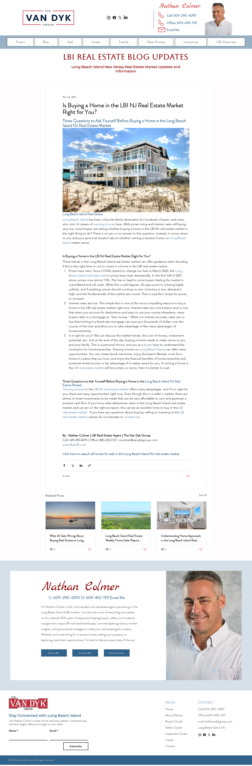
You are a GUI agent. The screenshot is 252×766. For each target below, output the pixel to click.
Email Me (117, 597)
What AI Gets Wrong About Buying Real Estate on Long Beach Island (67, 538)
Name (13, 730)
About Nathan (174, 715)
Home (169, 709)
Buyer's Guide (173, 721)
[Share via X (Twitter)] (72, 465)
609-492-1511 (216, 715)
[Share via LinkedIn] (81, 465)
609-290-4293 (214, 709)
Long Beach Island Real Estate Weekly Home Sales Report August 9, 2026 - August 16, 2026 (123, 538)
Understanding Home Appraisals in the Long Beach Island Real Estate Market (181, 538)
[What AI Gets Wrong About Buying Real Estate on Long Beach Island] (70, 515)
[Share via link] (89, 465)
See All (203, 495)
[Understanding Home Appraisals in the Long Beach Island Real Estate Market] (181, 515)
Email (54, 730)
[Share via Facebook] (64, 465)
